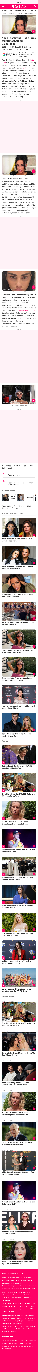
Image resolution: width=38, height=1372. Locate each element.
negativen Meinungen (27, 310)
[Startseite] (19, 6)
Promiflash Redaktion (23, 47)
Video (25, 68)
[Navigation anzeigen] (3, 6)
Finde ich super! (14, 475)
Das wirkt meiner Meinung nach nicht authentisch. (20, 484)
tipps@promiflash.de (10, 508)
